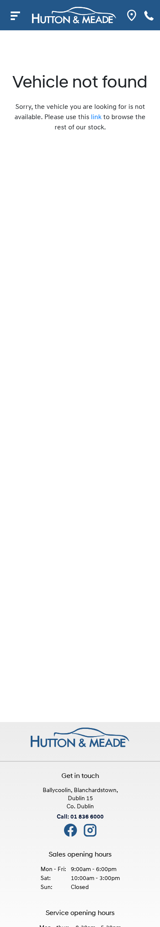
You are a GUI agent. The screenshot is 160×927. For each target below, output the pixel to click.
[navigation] (15, 15)
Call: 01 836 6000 (80, 817)
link (96, 117)
